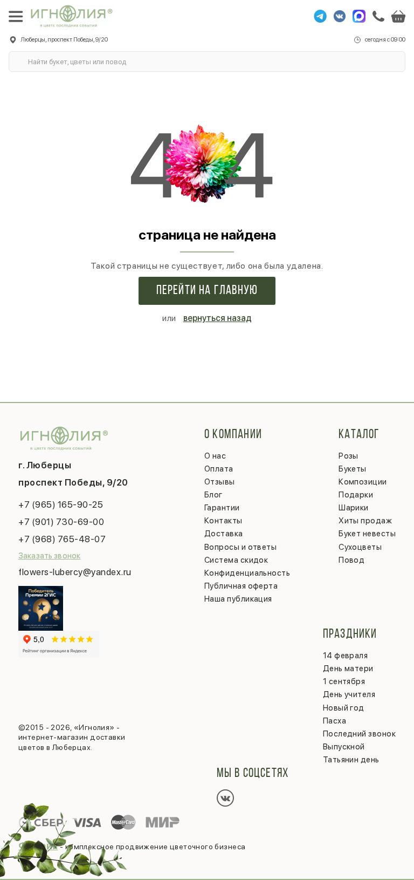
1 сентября (344, 681)
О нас (215, 456)
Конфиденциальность (247, 573)
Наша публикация (238, 599)
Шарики (354, 508)
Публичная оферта (241, 586)
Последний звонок (359, 734)
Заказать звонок (49, 556)
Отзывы (219, 482)
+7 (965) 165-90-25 (60, 504)
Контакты (223, 521)
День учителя (349, 694)
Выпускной (344, 747)
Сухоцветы (360, 547)
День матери (348, 668)
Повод (351, 560)
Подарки (356, 495)
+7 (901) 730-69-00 (61, 521)
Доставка (223, 533)
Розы (348, 456)
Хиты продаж (365, 521)
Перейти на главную (207, 290)
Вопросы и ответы (240, 547)
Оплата (218, 469)
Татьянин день (351, 760)
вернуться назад (217, 318)
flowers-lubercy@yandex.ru (75, 572)
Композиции (363, 482)
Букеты (353, 469)
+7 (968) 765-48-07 (62, 539)
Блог (213, 495)
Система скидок (236, 560)
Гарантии (222, 508)
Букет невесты (367, 533)
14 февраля (345, 655)
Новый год (343, 708)
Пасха (334, 721)
